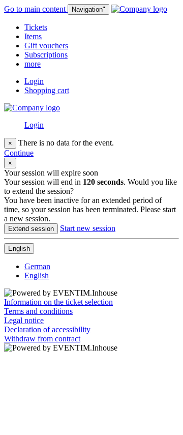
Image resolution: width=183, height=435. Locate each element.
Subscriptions (46, 54)
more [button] (32, 64)
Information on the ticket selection (58, 302)
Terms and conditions (38, 311)
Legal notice (24, 320)
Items (33, 36)
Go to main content (36, 9)
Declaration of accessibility (47, 329)
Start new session (87, 228)
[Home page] (139, 9)
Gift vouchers (46, 45)
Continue (19, 153)
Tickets (35, 27)
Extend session (31, 229)
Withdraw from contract (42, 338)
